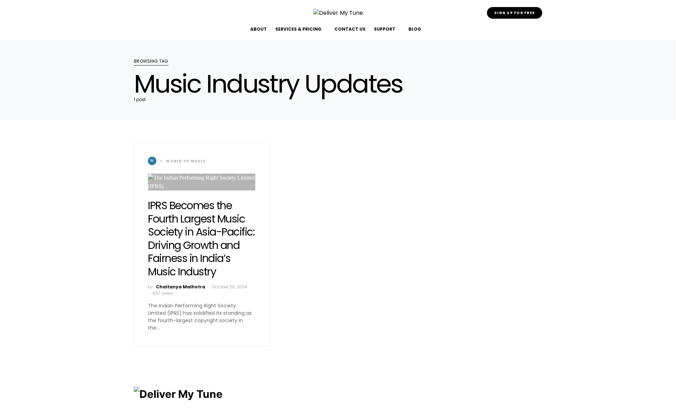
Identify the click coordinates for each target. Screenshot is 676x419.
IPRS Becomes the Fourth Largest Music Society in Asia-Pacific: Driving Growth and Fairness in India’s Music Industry (201, 238)
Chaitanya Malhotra (180, 287)
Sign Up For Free (514, 12)
